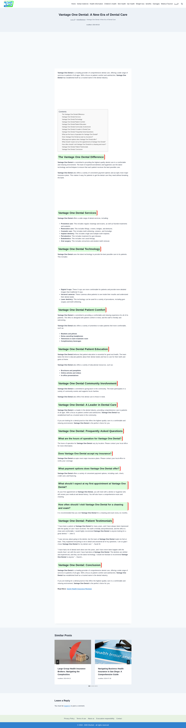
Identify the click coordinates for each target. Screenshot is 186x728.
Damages (156, 4)
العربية (176, 4)
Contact (119, 718)
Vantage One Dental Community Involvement (76, 127)
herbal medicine (82, 4)
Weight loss (140, 4)
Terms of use (81, 718)
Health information (96, 4)
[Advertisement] (93, 53)
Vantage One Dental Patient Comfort (73, 122)
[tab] (89, 686)
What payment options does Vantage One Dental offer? (79, 139)
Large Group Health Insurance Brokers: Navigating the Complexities (71, 672)
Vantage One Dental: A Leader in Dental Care (76, 129)
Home (73, 4)
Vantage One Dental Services (71, 117)
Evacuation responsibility (105, 718)
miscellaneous (81, 19)
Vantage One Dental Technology (72, 119)
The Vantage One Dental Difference (73, 114)
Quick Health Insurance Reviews (79, 589)
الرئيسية (72, 19)
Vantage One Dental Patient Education (74, 124)
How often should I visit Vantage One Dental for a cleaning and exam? (84, 144)
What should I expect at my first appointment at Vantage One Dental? (83, 142)
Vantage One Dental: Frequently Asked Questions (77, 132)
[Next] (128, 662)
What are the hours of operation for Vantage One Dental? (80, 134)
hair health (131, 4)
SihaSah (91, 725)
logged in (67, 706)
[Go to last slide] (57, 662)
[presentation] (73, 652)
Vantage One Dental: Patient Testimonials (75, 147)
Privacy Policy (69, 718)
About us (91, 718)
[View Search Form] (182, 4)
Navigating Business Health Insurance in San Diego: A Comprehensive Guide (111, 672)
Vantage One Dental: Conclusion (72, 149)
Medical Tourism (167, 4)
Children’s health (110, 4)
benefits (148, 4)
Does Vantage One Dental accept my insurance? (77, 137)
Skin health (122, 4)
